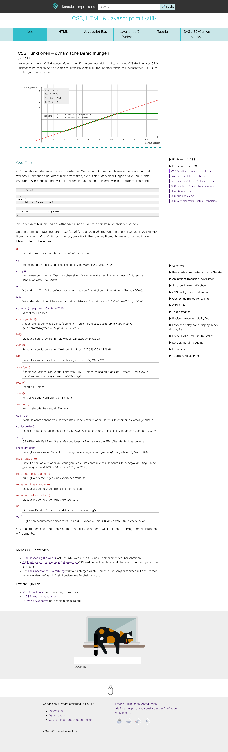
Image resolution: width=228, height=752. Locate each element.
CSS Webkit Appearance (41, 596)
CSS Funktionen (35, 592)
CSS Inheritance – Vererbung (46, 571)
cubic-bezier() (25, 426)
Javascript (96, 31)
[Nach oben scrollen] (123, 690)
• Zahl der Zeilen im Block (192, 181)
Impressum (86, 6)
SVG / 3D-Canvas (197, 34)
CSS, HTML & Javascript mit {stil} (114, 18)
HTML (63, 31)
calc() (19, 260)
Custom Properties (194, 200)
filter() (20, 437)
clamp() (21, 271)
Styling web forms (37, 600)
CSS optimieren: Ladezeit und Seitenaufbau (50, 562)
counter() (22, 415)
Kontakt (68, 6)
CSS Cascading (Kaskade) (39, 558)
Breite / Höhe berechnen (188, 176)
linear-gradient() (26, 447)
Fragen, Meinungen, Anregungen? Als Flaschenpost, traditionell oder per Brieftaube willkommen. (146, 708)
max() (19, 286)
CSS (30, 32)
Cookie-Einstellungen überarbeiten (70, 719)
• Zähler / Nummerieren (192, 186)
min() (19, 297)
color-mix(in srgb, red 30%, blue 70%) (40, 308)
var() (19, 516)
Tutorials (163, 31)
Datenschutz (57, 715)
